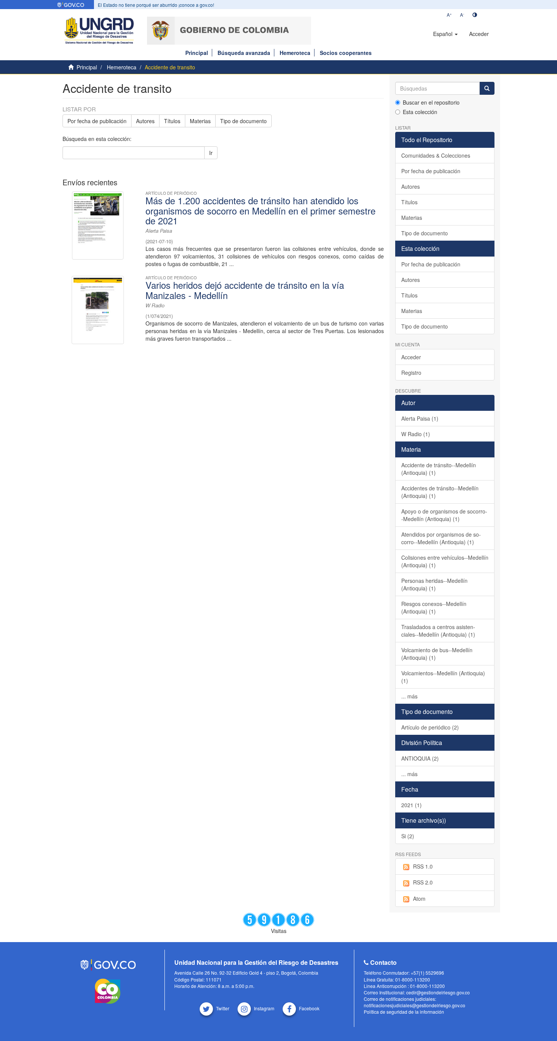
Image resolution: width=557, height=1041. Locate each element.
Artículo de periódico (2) (430, 727)
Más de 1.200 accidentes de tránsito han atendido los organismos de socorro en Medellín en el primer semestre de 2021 (261, 210)
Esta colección (420, 112)
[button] (445, 33)
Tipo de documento (243, 121)
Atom (419, 898)
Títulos (172, 121)
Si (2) (407, 836)
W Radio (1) (415, 434)
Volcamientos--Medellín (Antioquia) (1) (443, 676)
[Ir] (486, 88)
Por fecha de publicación (97, 121)
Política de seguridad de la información (404, 1011)
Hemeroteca (295, 52)
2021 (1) (411, 805)
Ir (211, 153)
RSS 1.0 (423, 866)
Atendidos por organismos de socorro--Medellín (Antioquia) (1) (441, 538)
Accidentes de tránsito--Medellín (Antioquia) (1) (440, 491)
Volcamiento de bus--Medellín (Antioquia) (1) (437, 653)
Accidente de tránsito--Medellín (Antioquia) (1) (438, 468)
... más (409, 696)
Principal (196, 52)
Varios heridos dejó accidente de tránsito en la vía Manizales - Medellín (245, 290)
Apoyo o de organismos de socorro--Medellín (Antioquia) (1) (444, 515)
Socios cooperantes (346, 52)
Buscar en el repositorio (431, 102)
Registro (411, 372)
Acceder (411, 357)
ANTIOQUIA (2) (420, 758)
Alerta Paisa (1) (419, 418)
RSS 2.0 (423, 882)
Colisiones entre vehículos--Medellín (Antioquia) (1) (444, 561)
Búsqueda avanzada (243, 52)
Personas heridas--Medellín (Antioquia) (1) (434, 584)
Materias (200, 121)
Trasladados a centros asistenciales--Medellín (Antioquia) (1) (438, 630)
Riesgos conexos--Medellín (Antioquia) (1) (433, 607)
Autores (145, 121)
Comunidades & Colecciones (435, 155)
